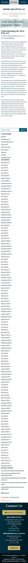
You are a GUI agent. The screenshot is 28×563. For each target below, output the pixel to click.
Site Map (12, 559)
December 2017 (5, 434)
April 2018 (4, 424)
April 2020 (4, 361)
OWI (2, 155)
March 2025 (4, 207)
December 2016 (5, 465)
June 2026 (3, 167)
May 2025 (4, 201)
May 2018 (4, 421)
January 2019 (4, 400)
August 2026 (4, 162)
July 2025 (3, 196)
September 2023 (5, 254)
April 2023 (4, 267)
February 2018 (5, 429)
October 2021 (5, 314)
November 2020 (5, 342)
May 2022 (4, 295)
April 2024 (4, 235)
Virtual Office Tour (14, 530)
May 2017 (4, 452)
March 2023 (4, 269)
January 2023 (4, 275)
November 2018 (5, 405)
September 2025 (5, 191)
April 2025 (4, 204)
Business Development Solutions (10, 561)
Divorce (3, 144)
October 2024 (5, 220)
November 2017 (5, 437)
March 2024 (4, 238)
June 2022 (3, 293)
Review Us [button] (14, 548)
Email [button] (15, 2)
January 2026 (4, 180)
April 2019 (4, 392)
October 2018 (5, 408)
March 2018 (4, 426)
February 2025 (5, 209)
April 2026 (4, 173)
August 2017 (4, 444)
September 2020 (5, 348)
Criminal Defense (9, 38)
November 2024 (5, 217)
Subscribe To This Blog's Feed (11, 497)
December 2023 (5, 246)
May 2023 (4, 264)
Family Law (4, 147)
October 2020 (5, 345)
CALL (24, 2)
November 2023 (5, 248)
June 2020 (3, 356)
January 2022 (4, 306)
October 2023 (5, 251)
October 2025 (5, 188)
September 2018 (5, 410)
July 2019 (3, 384)
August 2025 (4, 193)
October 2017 (5, 439)
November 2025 (5, 186)
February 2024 (5, 241)
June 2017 (3, 450)
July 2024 (3, 227)
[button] (26, 551)
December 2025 (5, 183)
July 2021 (3, 322)
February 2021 (5, 335)
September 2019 (5, 379)
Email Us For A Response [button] (15, 512)
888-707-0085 (17, 524)
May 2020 (4, 358)
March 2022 (4, 301)
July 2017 (3, 447)
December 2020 (5, 340)
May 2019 (4, 390)
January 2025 (4, 212)
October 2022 (5, 282)
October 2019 (5, 376)
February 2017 (5, 460)
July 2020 (3, 353)
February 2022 (5, 303)
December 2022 (5, 277)
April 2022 (4, 298)
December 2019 (5, 371)
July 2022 (3, 290)
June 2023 (3, 261)
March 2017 (4, 457)
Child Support (4, 139)
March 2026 (4, 175)
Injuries (3, 152)
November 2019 (5, 374)
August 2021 (4, 319)
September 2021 (5, 316)
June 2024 (3, 230)
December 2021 (5, 309)
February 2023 (5, 272)
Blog (2, 136)
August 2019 (4, 382)
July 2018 (3, 416)
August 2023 (4, 256)
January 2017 (4, 463)
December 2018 (5, 403)
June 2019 (3, 387)
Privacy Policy (20, 559)
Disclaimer (6, 559)
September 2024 (5, 222)
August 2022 (4, 288)
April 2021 (4, 329)
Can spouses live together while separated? (12, 470)
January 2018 (4, 431)
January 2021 (4, 337)
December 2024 (5, 214)
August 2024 (4, 225)
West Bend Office (14, 528)
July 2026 (3, 165)
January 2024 (4, 243)
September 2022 (5, 285)
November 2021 (5, 311)
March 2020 (4, 363)
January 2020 (4, 369)
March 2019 (4, 395)
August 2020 (4, 350)
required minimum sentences (12, 63)
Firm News (4, 149)
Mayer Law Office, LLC (14, 36)
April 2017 (4, 455)
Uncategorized (5, 157)
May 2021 (4, 327)
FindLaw (24, 561)
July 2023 (3, 259)
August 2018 (4, 413)
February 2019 (5, 397)
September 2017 (5, 442)
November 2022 (5, 280)
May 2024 (4, 233)
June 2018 (3, 418)
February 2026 (5, 178)
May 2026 (4, 170)
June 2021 (3, 324)
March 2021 (4, 332)
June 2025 (3, 199)
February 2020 (5, 366)
